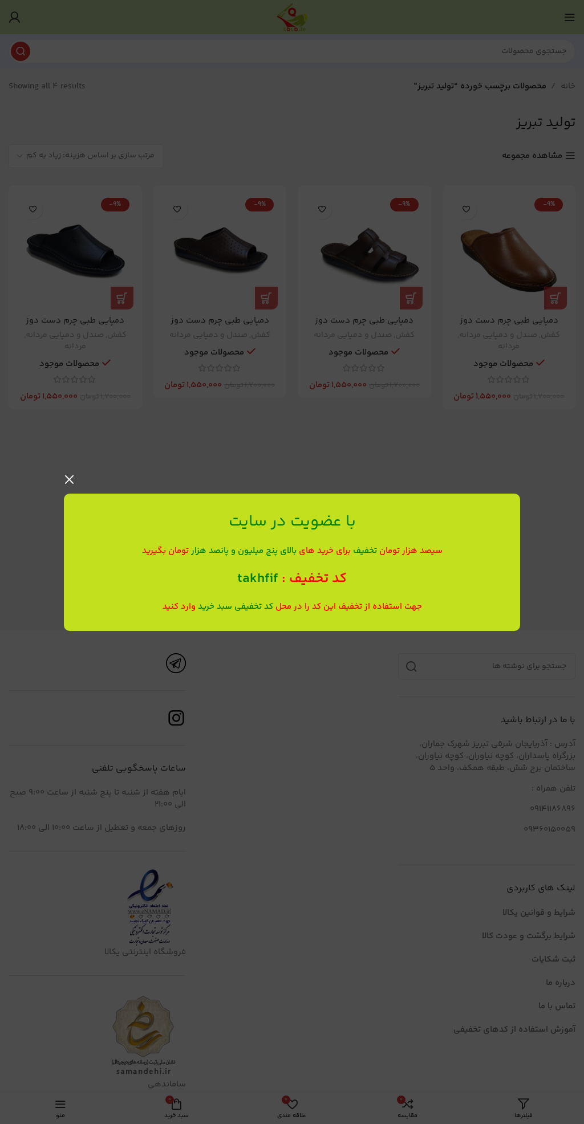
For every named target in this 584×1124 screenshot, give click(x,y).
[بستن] (69, 479)
